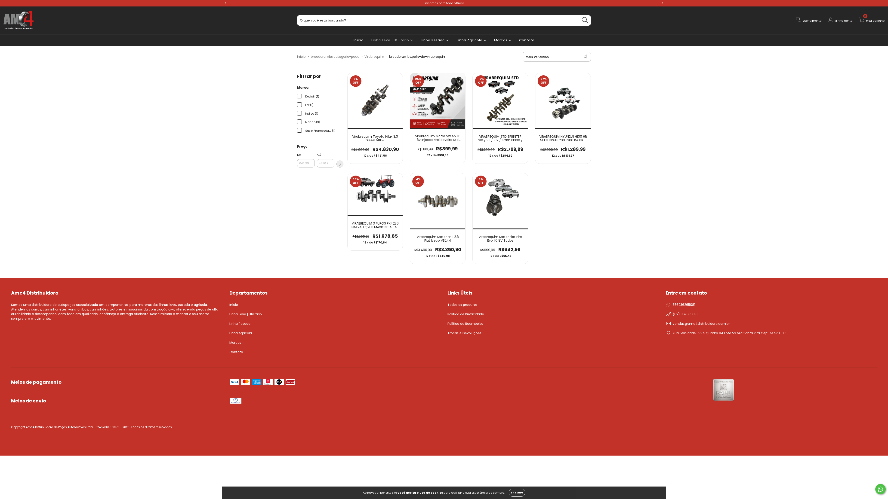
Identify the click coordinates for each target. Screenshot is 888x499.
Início (359, 40)
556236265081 (684, 304)
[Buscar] (585, 20)
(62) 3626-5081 (685, 314)
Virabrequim (374, 56)
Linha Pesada (433, 40)
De (299, 155)
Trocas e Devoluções (464, 333)
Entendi (517, 492)
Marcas (501, 40)
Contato (526, 40)
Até (319, 155)
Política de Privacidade (465, 314)
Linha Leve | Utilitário (390, 40)
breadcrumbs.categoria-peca (335, 56)
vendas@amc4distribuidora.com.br (701, 323)
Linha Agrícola (470, 40)
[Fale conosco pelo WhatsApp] (880, 489)
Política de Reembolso (465, 323)
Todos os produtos (462, 304)
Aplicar (339, 164)
